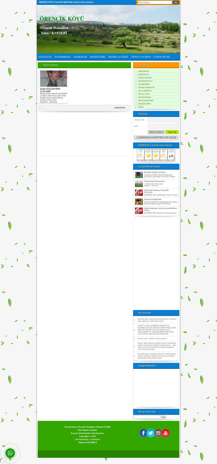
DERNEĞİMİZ (98, 57)
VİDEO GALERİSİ (141, 57)
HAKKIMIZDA (63, 57)
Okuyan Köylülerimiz (146, 87)
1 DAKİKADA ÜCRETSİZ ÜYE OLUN (156, 137)
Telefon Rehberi (144, 97)
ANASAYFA (45, 57)
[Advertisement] (84, 134)
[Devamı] (53, 102)
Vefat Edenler (143, 71)
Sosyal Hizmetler (145, 78)
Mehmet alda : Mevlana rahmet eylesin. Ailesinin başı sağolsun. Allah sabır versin (157, 320)
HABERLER (80, 57)
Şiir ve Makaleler (145, 91)
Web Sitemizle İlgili (145, 100)
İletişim (141, 107)
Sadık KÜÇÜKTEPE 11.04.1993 (50, 90)
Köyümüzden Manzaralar (154, 181)
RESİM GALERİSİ (118, 57)
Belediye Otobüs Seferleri (155, 172)
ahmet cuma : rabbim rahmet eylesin (152, 339)
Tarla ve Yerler (144, 94)
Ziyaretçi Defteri (144, 104)
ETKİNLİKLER (162, 57)
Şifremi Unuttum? (156, 132)
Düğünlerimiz (143, 74)
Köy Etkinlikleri (144, 84)
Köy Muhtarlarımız (145, 81)
